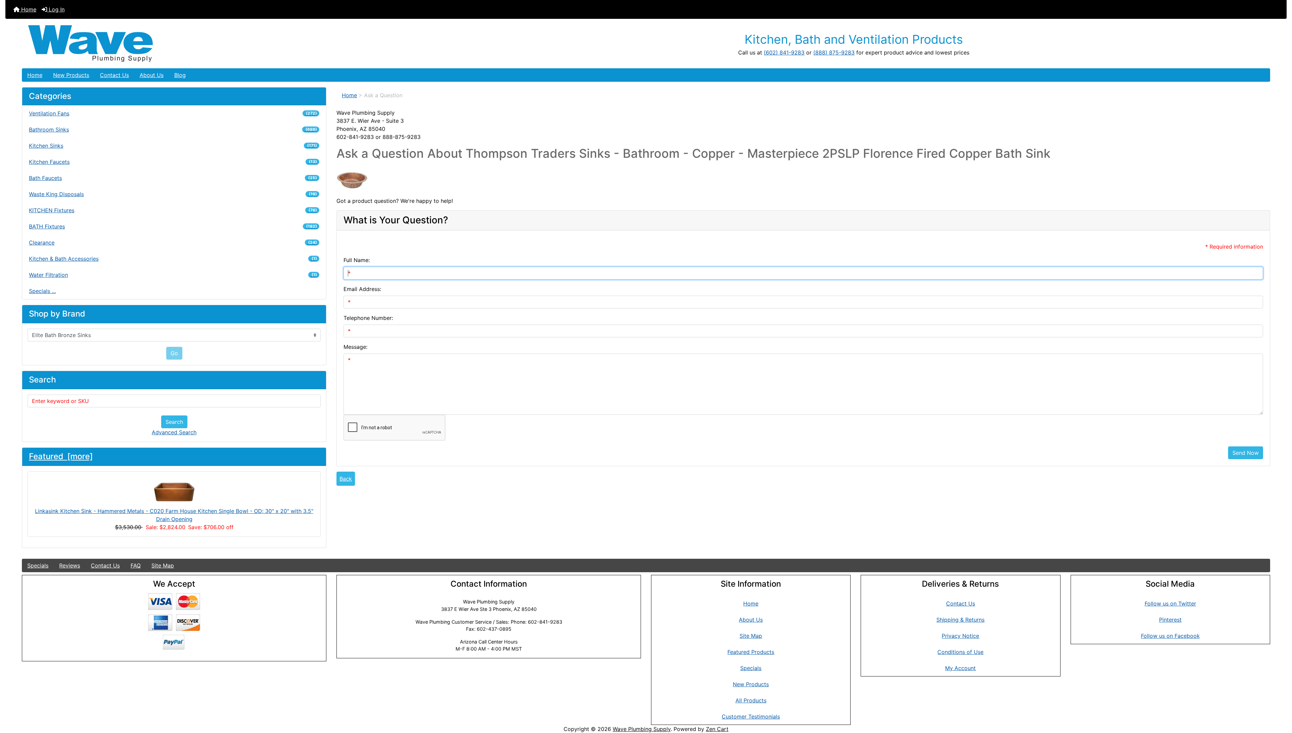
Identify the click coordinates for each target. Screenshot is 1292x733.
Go (174, 353)
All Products (750, 700)
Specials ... (42, 291)
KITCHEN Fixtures (173, 210)
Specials (37, 565)
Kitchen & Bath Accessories (173, 258)
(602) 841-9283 (784, 52)
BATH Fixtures (173, 226)
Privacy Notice (960, 635)
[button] (1279, 699)
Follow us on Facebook (1170, 635)
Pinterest (1170, 619)
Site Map (162, 565)
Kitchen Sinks (173, 145)
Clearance (173, 242)
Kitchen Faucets (173, 161)
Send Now (1245, 452)
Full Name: (357, 260)
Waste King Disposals (173, 194)
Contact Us (114, 75)
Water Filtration (173, 274)
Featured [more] (61, 456)
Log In (56, 9)
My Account (960, 668)
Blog (180, 75)
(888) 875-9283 (834, 52)
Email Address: (362, 289)
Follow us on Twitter (1170, 603)
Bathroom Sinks (173, 129)
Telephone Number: (368, 318)
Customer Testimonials (751, 716)
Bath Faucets (173, 178)
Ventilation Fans (173, 113)
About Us (152, 75)
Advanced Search (174, 432)
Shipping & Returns (960, 619)
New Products (71, 75)
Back (345, 478)
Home (28, 9)
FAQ (136, 565)
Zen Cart (717, 729)
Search (174, 421)
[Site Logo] (230, 43)
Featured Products (750, 652)
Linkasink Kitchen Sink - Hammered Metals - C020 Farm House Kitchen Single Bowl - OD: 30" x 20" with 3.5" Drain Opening (174, 515)
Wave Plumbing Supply (642, 729)
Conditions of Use (960, 652)
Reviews (69, 565)
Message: (355, 346)
